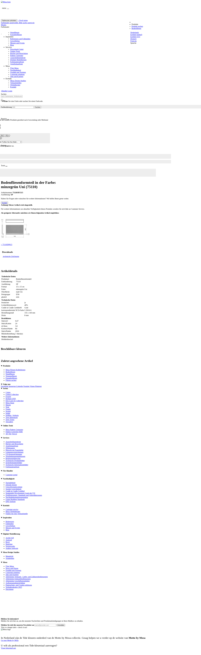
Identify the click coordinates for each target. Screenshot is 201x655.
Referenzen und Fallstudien (20, 39)
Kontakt (13, 87)
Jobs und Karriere (16, 77)
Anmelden (60, 625)
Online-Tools (15, 51)
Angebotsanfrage (16, 64)
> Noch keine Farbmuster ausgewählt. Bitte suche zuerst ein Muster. (17, 22)
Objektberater (15, 85)
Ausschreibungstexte (17, 58)
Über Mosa (14, 68)
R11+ (7, 135)
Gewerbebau (15, 41)
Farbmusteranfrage (17, 62)
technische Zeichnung (11, 256)
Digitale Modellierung (18, 60)
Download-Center (16, 49)
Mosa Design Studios (18, 81)
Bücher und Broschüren (19, 53)
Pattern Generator (16, 56)
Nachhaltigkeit (15, 70)
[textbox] (11, 96)
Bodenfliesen (136, 28)
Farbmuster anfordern (9, 20)
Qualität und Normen (18, 72)
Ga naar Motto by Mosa (9, 640)
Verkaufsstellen (15, 83)
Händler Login (6, 91)
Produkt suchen (137, 26)
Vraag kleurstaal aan (8, 648)
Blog (12, 45)
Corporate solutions (17, 74)
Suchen (37, 107)
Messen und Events (17, 43)
